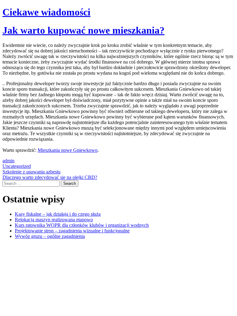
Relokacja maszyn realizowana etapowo (54, 219)
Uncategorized (16, 166)
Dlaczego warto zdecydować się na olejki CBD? (49, 177)
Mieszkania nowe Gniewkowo (68, 150)
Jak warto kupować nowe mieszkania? (83, 30)
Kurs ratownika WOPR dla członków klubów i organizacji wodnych (82, 225)
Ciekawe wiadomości (46, 12)
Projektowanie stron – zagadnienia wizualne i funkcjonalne (72, 230)
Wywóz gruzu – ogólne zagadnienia (50, 236)
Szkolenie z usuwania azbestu (31, 171)
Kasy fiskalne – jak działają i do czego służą (58, 214)
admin (8, 160)
